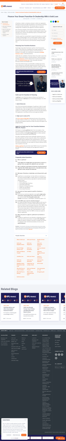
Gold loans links (56, 91)
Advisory (44, 372)
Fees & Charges (45, 343)
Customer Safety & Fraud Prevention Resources (46, 415)
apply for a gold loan (57, 94)
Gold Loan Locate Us (36, 343)
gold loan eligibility (56, 101)
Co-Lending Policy (46, 337)
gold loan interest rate (24, 60)
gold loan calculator (57, 96)
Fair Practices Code (46, 348)
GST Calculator (4, 343)
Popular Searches (20, 235)
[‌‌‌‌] (53, 7)
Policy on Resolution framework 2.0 (46, 383)
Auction (13, 356)
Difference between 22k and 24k (41, 253)
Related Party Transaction (45, 368)
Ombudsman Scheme (45, 380)
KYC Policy (44, 354)
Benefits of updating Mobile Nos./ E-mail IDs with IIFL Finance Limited (46, 409)
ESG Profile (36, 4)
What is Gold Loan (21, 239)
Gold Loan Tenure (31, 256)
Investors (24, 347)
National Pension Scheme (35, 347)
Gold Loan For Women (14, 351)
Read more (30, 229)
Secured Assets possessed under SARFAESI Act (46, 399)
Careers (43, 4)
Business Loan (47, 330)
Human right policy (46, 420)
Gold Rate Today (39, 330)
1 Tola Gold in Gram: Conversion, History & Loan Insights (57, 73)
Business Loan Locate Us (35, 340)
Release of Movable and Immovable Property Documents (46, 351)
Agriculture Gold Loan (14, 344)
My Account (61, 7)
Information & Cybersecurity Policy (46, 424)
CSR (40, 4)
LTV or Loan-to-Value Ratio (23, 118)
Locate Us (34, 337)
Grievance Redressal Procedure (46, 365)
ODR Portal (24, 349)
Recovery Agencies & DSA (46, 392)
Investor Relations (29, 4)
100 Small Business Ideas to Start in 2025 (57, 53)
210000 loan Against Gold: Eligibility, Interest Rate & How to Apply (50, 309)
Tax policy (44, 422)
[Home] (6, 6)
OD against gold (40, 271)
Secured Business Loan (38, 7)
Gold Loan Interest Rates (20, 330)
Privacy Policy (59, 39)
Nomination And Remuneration (45, 362)
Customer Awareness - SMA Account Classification (46, 387)
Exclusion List (45, 356)
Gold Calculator (4, 344)
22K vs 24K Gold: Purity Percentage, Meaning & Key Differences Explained (56, 66)
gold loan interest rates (57, 98)
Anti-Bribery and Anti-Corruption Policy (45, 376)
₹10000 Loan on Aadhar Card (56, 59)
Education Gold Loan (15, 346)
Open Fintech (58, 346)
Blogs (23, 341)
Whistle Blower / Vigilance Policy (45, 345)
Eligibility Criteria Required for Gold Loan (20, 265)
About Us (23, 4)
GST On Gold (40, 263)
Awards (23, 339)
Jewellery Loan (20, 256)
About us (24, 337)
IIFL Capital (57, 340)
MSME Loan (53, 330)
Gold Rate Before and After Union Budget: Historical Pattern (9, 309)
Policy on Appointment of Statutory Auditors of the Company (46, 404)
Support (34, 344)
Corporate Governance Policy (46, 359)
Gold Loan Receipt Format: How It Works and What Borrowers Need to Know (29, 310)
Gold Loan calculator (5, 341)
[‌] (31, 83)
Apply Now (41, 71)
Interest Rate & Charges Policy (45, 340)
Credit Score (59, 330)
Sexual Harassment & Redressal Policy (46, 428)
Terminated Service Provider (46, 395)
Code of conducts (46, 418)
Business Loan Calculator (4, 338)
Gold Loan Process (31, 239)
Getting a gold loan (19, 146)
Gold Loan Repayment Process (39, 245)
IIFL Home (57, 344)
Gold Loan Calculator (30, 330)
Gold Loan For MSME (15, 348)
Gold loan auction (20, 276)
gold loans (22, 58)
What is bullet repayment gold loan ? (30, 273)
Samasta (57, 342)
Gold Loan (6, 305)
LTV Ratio (29, 251)
